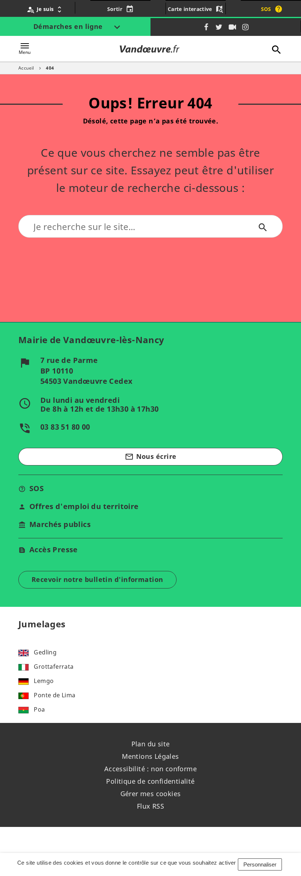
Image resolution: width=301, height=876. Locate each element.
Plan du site (150, 743)
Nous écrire (151, 456)
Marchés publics (60, 524)
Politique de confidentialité (150, 781)
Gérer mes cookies (150, 793)
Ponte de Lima (54, 695)
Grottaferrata (53, 666)
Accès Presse (53, 549)
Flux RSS (150, 806)
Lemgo (44, 681)
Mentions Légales (150, 756)
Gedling (45, 652)
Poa (39, 709)
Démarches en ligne (69, 26)
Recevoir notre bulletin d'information (97, 579)
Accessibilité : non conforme (150, 768)
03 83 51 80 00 (65, 427)
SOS (36, 488)
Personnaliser (259, 864)
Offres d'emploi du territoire (84, 506)
